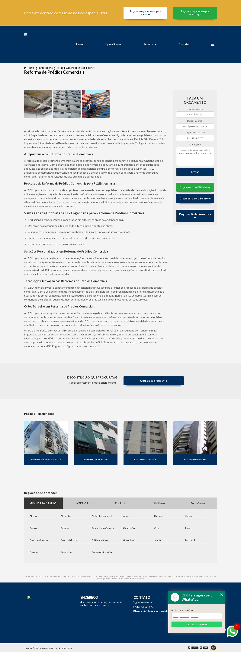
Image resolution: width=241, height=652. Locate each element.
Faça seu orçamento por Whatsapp (195, 13)
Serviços (148, 44)
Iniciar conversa (197, 624)
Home (79, 44)
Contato (184, 44)
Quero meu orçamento (153, 380)
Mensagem (195, 144)
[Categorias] (212, 44)
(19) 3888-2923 (144, 602)
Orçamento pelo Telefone (195, 198)
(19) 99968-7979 (144, 606)
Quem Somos (113, 44)
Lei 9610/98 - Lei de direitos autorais (128, 578)
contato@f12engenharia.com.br (152, 611)
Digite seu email (195, 120)
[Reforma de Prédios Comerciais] (38, 104)
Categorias (46, 67)
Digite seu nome (195, 108)
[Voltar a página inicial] (35, 44)
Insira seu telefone (182, 610)
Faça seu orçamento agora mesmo (145, 13)
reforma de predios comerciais (75, 67)
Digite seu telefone (195, 132)
